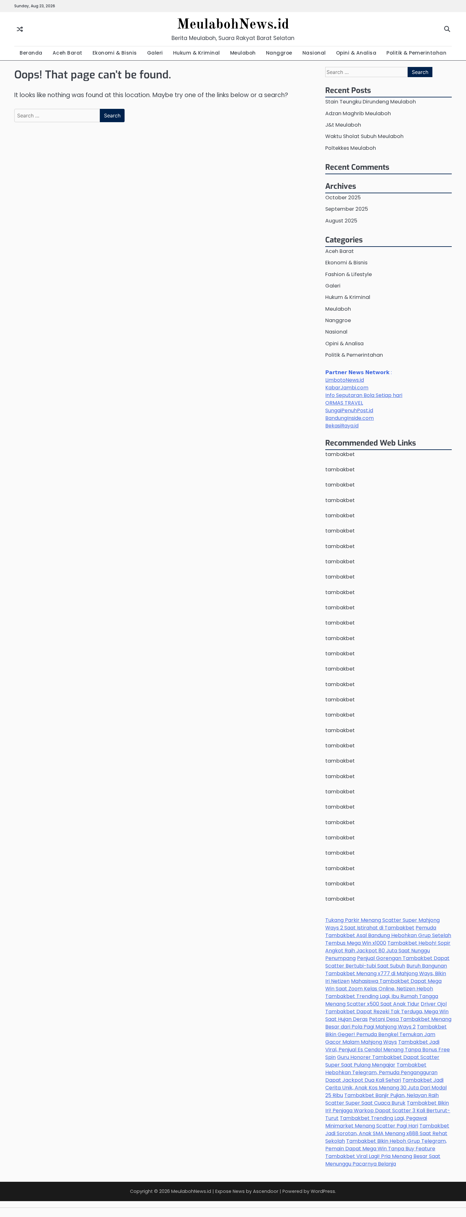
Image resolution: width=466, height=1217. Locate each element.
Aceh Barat (67, 53)
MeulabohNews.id (233, 25)
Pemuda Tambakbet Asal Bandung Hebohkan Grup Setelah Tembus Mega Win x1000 (388, 935)
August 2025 (341, 220)
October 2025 (343, 197)
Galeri (155, 53)
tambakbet (340, 454)
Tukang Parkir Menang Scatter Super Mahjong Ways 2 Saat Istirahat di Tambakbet (382, 923)
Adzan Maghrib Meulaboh (358, 113)
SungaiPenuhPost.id (349, 410)
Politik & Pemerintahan (416, 53)
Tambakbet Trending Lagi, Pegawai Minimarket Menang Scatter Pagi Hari (376, 1121)
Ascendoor (265, 1191)
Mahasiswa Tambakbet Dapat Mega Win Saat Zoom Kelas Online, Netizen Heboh (383, 984)
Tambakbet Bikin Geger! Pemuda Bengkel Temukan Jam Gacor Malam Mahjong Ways (386, 1034)
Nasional (314, 53)
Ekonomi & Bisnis (115, 53)
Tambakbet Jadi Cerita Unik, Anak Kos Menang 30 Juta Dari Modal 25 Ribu (386, 1087)
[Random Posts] (20, 29)
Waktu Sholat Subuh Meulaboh (364, 136)
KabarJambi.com (346, 387)
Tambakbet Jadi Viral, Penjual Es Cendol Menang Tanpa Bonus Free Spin (387, 1049)
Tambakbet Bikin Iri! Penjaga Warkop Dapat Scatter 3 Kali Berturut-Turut (387, 1110)
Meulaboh (243, 53)
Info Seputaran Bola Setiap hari (363, 395)
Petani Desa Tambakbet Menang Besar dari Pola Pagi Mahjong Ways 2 (388, 1022)
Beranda (31, 53)
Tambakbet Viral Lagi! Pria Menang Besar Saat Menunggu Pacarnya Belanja (382, 1160)
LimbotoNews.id (344, 380)
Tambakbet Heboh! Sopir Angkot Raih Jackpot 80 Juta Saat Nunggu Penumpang (387, 950)
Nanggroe (279, 53)
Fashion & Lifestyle (348, 274)
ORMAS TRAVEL (344, 403)
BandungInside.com (349, 418)
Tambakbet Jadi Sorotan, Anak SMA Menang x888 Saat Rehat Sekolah (387, 1133)
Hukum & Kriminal (196, 53)
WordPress (323, 1191)
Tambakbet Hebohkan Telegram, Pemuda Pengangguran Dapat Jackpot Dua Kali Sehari (381, 1072)
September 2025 (346, 209)
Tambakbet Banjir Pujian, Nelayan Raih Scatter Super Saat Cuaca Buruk (382, 1099)
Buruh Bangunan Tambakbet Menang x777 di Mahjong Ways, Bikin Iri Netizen (386, 973)
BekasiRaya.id (342, 425)
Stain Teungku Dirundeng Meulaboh (370, 101)
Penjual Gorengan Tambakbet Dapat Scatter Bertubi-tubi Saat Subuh (387, 962)
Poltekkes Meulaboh (350, 148)
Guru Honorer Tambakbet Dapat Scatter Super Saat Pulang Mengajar (382, 1061)
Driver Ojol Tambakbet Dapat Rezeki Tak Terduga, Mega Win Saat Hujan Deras (387, 1011)
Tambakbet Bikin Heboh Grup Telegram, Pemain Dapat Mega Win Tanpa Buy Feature (386, 1144)
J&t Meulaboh (343, 125)
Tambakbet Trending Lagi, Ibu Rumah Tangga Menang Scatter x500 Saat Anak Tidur (381, 1000)
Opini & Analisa (356, 53)
